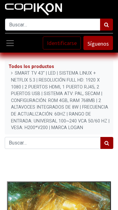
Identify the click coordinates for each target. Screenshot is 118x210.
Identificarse (62, 43)
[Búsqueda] (106, 25)
